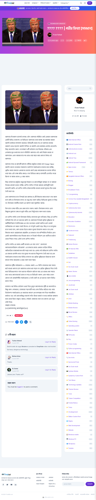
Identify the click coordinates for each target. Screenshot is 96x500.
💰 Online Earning (71, 321)
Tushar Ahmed (17, 340)
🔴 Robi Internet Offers (73, 353)
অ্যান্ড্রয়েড (34, 3)
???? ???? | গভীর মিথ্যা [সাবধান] (69, 28)
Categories (64, 3)
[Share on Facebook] (17, 322)
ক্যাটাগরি (51, 480)
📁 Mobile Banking (72, 303)
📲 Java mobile (71, 276)
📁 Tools (69, 394)
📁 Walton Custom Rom (73, 416)
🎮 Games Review (72, 244)
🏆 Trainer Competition (73, 398)
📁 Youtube (70, 448)
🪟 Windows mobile (72, 434)
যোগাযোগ (51, 477)
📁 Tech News (70, 380)
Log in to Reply (50, 342)
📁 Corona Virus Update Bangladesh (77, 199)
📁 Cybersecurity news (73, 208)
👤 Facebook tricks (72, 230)
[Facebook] (3, 484)
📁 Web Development (73, 425)
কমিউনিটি (38, 480)
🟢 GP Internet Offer (72, 249)
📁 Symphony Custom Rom (74, 375)
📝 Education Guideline (73, 221)
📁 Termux (69, 171)
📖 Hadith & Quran (72, 258)
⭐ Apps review (71, 167)
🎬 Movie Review (71, 312)
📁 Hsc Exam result (72, 267)
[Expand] (92, 167)
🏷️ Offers (69, 316)
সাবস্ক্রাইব (90, 484)
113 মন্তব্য (84, 116)
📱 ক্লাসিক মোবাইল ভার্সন (48, 497)
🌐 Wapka (69, 421)
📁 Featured (70, 235)
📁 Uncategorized (72, 412)
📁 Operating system (72, 326)
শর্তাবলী (77, 494)
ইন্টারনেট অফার (45, 3)
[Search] (81, 3)
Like (9, 315)
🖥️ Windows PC (71, 439)
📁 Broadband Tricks (72, 190)
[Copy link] (30, 322)
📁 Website (69, 430)
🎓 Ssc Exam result (72, 366)
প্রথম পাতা (27, 3)
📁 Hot (68, 262)
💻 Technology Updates (56, 23)
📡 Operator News (72, 330)
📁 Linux (69, 298)
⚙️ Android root (71, 153)
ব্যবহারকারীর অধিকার (84, 494)
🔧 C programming (72, 194)
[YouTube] (11, 484)
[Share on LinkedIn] (26, 322)
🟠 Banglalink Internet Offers (75, 176)
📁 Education (70, 217)
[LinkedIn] (15, 484)
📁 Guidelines (70, 253)
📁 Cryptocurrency (72, 203)
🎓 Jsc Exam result (72, 289)
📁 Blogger (69, 185)
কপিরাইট (92, 494)
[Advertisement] (48, 68)
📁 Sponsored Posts (72, 362)
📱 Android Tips (71, 158)
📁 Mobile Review (72, 307)
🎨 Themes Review (72, 389)
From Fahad (57, 35)
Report (18, 315)
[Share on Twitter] (21, 322)
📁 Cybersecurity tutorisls (74, 212)
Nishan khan (16, 356)
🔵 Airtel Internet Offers (73, 140)
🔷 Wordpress (70, 443)
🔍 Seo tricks (70, 357)
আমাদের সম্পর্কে (40, 477)
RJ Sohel (15, 368)
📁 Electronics (70, 226)
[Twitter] (7, 484)
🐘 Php (68, 339)
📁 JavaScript (70, 285)
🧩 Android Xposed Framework (76, 162)
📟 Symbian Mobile (72, 371)
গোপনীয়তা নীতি (70, 494)
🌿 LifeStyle (70, 294)
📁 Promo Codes (71, 344)
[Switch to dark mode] (85, 3)
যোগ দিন (73, 8)
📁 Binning (69, 181)
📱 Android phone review (74, 149)
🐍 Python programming (73, 348)
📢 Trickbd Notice (72, 403)
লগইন (89, 3)
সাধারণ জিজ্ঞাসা (40, 484)
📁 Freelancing (71, 239)
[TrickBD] (17, 474)
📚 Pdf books (70, 335)
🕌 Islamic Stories (71, 271)
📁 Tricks (69, 407)
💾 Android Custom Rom (73, 144)
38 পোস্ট (76, 116)
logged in (20, 387)
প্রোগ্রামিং (55, 3)
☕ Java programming (73, 280)
